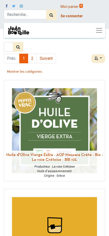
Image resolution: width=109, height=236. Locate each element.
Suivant (46, 58)
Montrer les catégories (24, 71)
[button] (98, 58)
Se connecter (72, 16)
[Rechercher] (51, 15)
